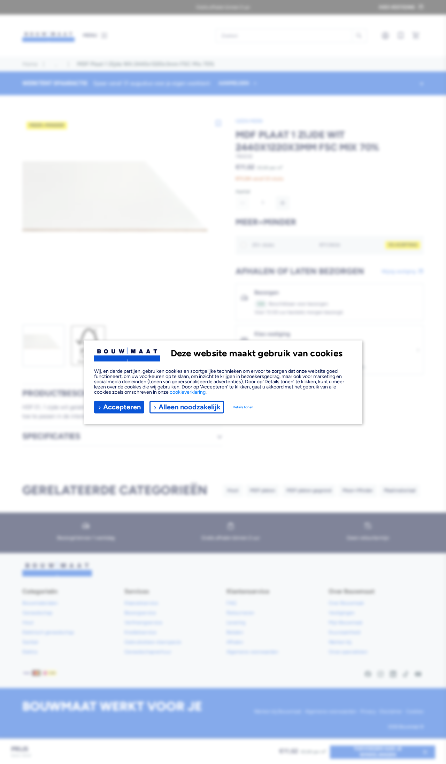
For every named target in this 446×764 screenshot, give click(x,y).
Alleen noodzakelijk (190, 407)
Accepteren (122, 407)
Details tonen (243, 407)
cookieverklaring (188, 392)
